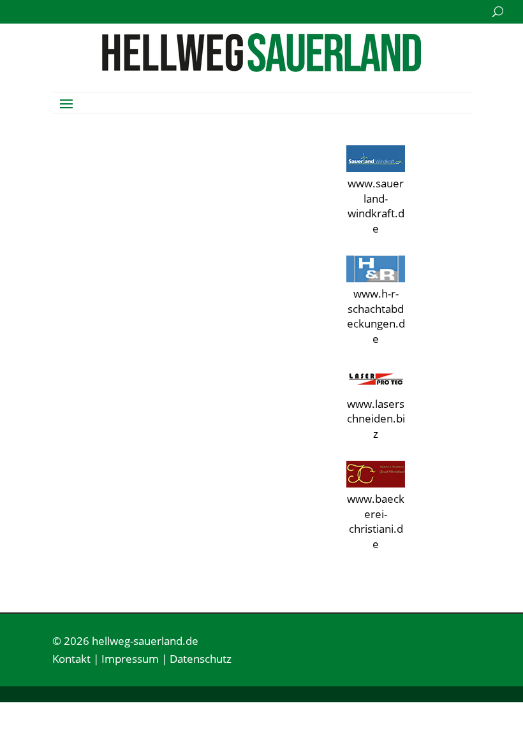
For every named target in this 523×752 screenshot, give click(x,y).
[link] (261, 68)
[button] (66, 102)
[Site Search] (497, 11)
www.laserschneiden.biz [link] (376, 419)
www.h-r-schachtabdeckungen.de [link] (376, 316)
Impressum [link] (130, 658)
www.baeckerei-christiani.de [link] (375, 521)
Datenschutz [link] (201, 658)
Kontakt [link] (71, 658)
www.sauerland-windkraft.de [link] (376, 206)
